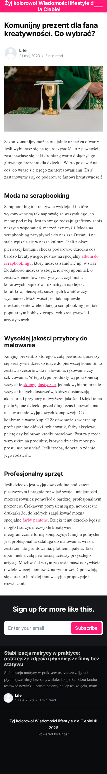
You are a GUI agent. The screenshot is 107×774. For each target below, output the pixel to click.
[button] (98, 6)
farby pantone (35, 520)
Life (22, 50)
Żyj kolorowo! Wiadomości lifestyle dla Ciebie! (51, 720)
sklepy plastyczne (39, 384)
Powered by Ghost (53, 734)
